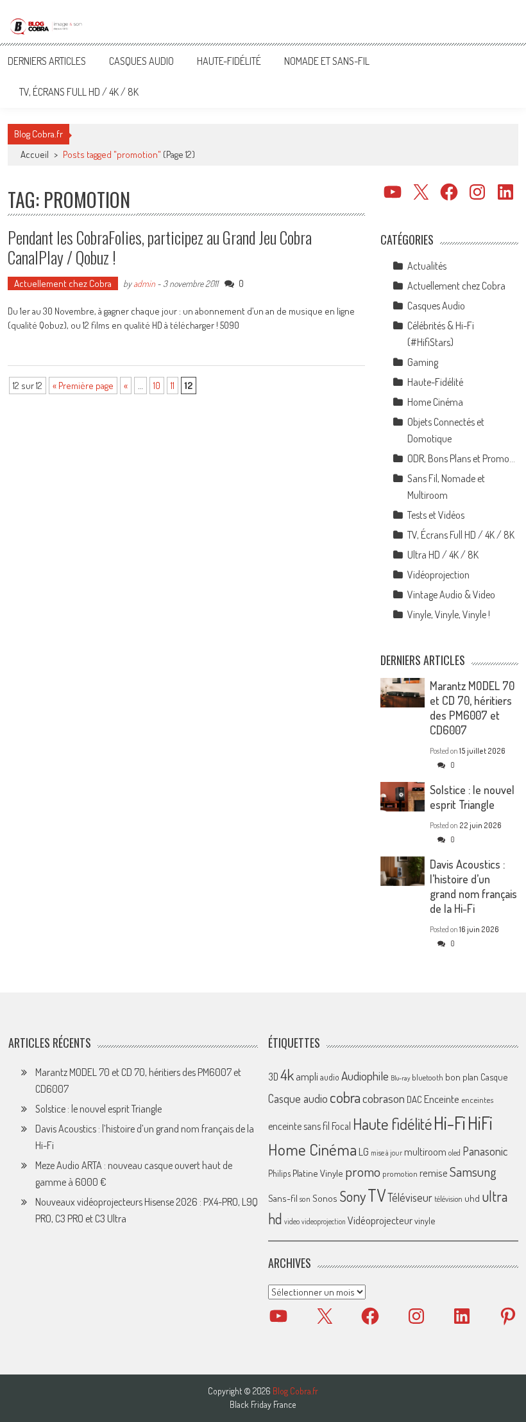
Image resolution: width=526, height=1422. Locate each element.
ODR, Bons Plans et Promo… (461, 458)
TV (377, 1195)
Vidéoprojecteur (380, 1220)
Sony (352, 1196)
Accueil (35, 154)
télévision (448, 1198)
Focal (341, 1126)
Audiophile (365, 1076)
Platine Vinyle (318, 1172)
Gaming (422, 362)
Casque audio (298, 1098)
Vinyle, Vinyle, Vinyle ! (448, 614)
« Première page (83, 385)
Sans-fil (283, 1198)
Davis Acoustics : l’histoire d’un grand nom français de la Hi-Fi (473, 886)
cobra (345, 1097)
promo (362, 1171)
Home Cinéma (435, 401)
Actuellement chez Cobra (63, 283)
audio (329, 1076)
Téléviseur (409, 1197)
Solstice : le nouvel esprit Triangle (472, 797)
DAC (414, 1099)
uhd (472, 1198)
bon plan (462, 1077)
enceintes (477, 1099)
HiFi (480, 1122)
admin (144, 283)
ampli (307, 1076)
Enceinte (441, 1099)
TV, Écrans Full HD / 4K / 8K (79, 91)
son (305, 1198)
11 (172, 385)
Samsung (473, 1171)
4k (287, 1074)
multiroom (425, 1151)
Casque (493, 1076)
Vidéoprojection (438, 574)
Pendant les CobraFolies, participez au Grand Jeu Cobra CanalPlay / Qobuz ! (160, 247)
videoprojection (323, 1221)
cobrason (383, 1098)
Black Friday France (263, 1404)
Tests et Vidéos (435, 514)
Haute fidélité (392, 1124)
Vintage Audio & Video (451, 594)
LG (364, 1151)
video (292, 1221)
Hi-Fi (450, 1122)
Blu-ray (400, 1077)
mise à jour (386, 1153)
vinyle (424, 1220)
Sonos (324, 1198)
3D (273, 1076)
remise (434, 1172)
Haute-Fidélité (229, 61)
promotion (400, 1173)
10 (156, 385)
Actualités (426, 265)
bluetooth (427, 1077)
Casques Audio (141, 61)
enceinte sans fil (299, 1126)
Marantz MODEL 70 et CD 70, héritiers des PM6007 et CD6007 (472, 708)
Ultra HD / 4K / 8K (443, 554)
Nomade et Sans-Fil (326, 61)
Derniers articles (47, 61)
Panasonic (484, 1150)
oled (454, 1153)
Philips (279, 1173)
